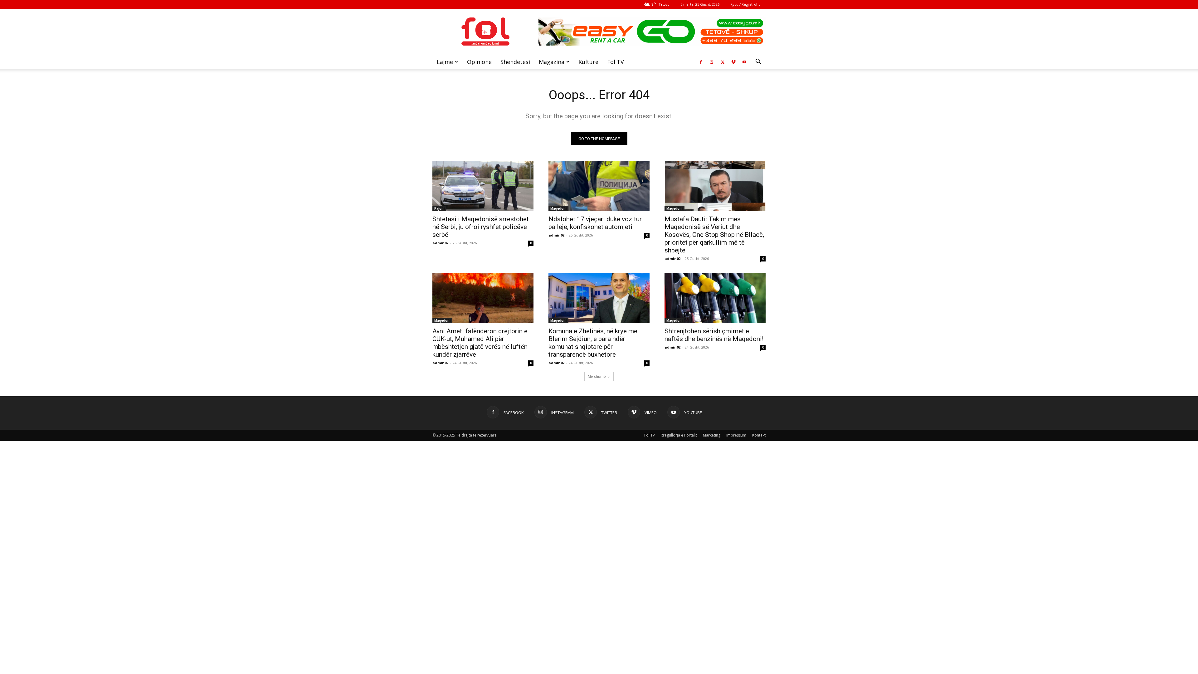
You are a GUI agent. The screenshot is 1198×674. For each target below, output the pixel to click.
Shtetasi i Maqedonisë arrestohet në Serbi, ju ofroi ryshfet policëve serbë (480, 226)
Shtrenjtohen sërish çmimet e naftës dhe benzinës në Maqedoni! (714, 335)
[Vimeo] (733, 61)
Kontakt (759, 435)
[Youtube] (744, 61)
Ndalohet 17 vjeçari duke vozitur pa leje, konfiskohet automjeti (595, 223)
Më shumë (597, 376)
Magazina (551, 62)
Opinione (479, 62)
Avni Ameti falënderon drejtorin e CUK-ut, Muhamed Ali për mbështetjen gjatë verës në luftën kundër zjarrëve (480, 342)
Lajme (445, 62)
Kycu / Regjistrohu (745, 4)
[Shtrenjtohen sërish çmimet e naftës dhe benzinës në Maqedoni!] (715, 298)
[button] (758, 62)
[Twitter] (722, 61)
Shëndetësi (515, 62)
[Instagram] (711, 61)
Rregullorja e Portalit (679, 435)
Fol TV (615, 62)
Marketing (711, 435)
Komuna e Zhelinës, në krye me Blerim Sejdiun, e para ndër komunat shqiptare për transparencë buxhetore (592, 342)
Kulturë (588, 62)
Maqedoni (558, 208)
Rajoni (439, 208)
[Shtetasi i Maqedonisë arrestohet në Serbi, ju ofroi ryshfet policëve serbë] (482, 186)
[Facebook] (700, 61)
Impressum (736, 435)
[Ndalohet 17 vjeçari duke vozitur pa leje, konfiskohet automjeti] (599, 186)
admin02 (440, 243)
